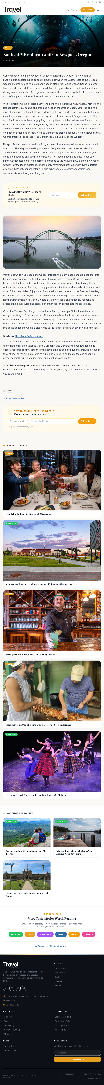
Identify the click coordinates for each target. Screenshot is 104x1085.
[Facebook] (88, 2)
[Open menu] (98, 9)
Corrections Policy (63, 1021)
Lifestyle (88, 934)
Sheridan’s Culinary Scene (29, 336)
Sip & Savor (45, 934)
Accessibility (60, 1030)
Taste (13, 43)
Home (5, 43)
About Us (8, 1034)
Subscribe (87, 10)
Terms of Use (10, 1050)
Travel (61, 934)
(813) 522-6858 (12, 1001)
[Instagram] (92, 2)
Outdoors (15, 934)
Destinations (60, 968)
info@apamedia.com (14, 1005)
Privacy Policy (10, 1046)
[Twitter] (96, 2)
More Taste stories (15, 398)
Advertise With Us (12, 1030)
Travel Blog (9, 1025)
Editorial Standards (63, 1017)
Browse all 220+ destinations (52, 946)
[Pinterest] (100, 2)
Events (74, 934)
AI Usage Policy (62, 1025)
